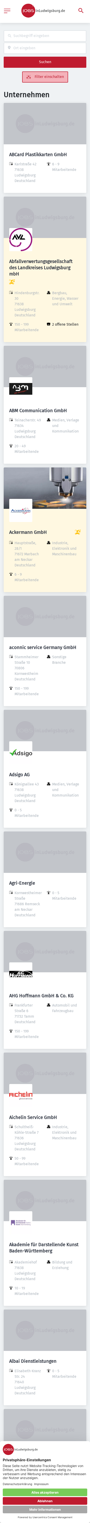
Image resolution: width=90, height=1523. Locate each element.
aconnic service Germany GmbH (42, 647)
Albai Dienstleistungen (33, 1361)
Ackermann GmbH (28, 532)
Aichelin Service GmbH (33, 1117)
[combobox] (45, 36)
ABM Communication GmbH (38, 410)
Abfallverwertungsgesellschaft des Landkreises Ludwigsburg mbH (40, 268)
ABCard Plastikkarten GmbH (38, 154)
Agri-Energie (22, 883)
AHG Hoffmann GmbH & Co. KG (41, 995)
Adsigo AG (19, 774)
